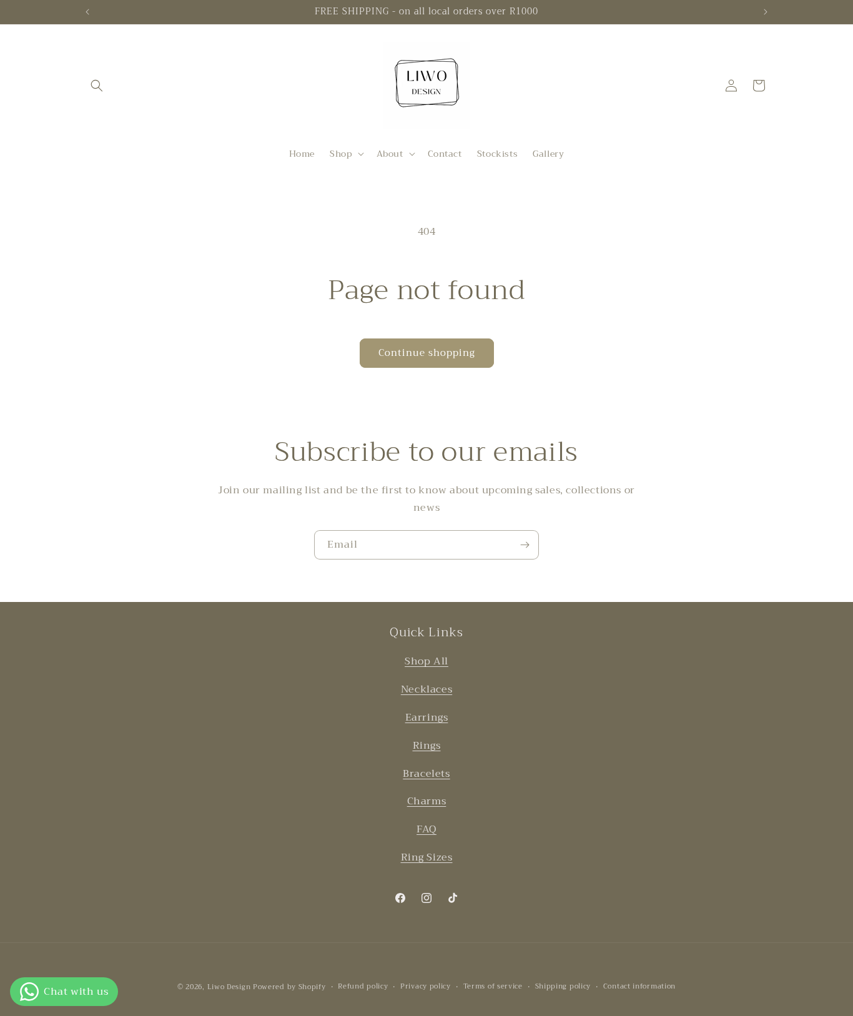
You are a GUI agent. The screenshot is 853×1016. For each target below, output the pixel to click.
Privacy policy (425, 986)
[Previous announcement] (87, 12)
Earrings (426, 717)
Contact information (639, 986)
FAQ (426, 829)
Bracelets (426, 773)
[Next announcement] (765, 12)
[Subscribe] (524, 545)
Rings (427, 745)
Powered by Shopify (289, 987)
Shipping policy (563, 986)
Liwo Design (229, 987)
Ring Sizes (427, 857)
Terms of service (493, 986)
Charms (426, 801)
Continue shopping (426, 353)
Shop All (426, 661)
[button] (97, 85)
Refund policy (363, 986)
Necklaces (426, 689)
